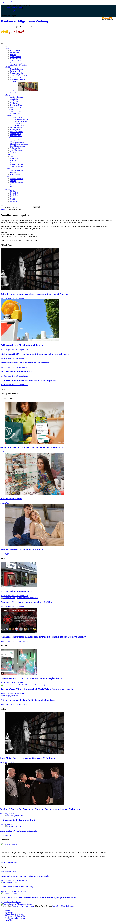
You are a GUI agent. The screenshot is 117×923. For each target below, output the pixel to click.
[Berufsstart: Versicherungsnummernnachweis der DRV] (19, 598)
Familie (12, 199)
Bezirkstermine (15, 57)
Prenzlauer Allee (21, 121)
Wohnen (13, 173)
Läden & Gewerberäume (19, 144)
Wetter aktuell (15, 53)
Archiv (3, 394)
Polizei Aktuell (15, 77)
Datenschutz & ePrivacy (14, 914)
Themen (8, 154)
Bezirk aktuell (15, 71)
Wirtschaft (9, 109)
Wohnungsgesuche (17, 142)
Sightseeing (14, 81)
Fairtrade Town (15, 134)
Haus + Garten (15, 107)
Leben (7, 189)
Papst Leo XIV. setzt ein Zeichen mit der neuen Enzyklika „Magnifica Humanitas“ (39, 897)
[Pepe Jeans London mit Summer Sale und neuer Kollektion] (34, 545)
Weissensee (19, 123)
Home (3, 209)
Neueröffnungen (16, 111)
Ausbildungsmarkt (16, 150)
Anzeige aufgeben (16, 140)
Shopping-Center (16, 117)
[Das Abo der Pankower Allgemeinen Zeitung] (16, 904)
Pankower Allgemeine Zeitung (24, 21)
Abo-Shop (9, 920)
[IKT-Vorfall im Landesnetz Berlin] (19, 587)
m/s (2, 298)
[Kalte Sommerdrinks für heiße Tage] (9, 882)
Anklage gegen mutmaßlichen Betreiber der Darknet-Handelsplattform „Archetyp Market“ (43, 637)
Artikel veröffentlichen (13, 8)
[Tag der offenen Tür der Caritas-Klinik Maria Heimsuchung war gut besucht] (23, 685)
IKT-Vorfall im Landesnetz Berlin (16, 371)
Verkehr (13, 55)
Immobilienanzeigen (17, 146)
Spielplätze (14, 103)
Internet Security (16, 63)
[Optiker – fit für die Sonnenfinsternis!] (34, 494)
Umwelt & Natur (16, 105)
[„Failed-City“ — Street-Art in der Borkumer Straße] (14, 816)
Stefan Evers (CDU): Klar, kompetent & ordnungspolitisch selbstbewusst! (35, 354)
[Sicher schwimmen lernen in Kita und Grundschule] (8, 871)
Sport (12, 197)
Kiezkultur (14, 93)
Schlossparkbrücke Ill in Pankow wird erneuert (23, 345)
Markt (7, 138)
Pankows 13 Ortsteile (17, 79)
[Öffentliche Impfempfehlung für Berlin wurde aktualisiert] (10, 696)
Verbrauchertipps (16, 136)
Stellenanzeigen (15, 148)
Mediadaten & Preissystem (15, 918)
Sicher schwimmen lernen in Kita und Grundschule (25, 363)
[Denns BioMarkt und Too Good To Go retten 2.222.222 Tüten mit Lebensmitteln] (34, 443)
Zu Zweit (13, 201)
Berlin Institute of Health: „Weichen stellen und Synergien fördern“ (32, 678)
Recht (7, 168)
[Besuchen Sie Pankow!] (12, 34)
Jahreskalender (15, 59)
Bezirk (7, 67)
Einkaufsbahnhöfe (16, 128)
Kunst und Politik (16, 183)
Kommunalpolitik (16, 73)
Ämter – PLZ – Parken (18, 75)
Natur (12, 156)
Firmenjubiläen (15, 113)
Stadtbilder (14, 91)
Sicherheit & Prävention (18, 61)
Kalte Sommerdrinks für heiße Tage (17, 887)
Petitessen (13, 185)
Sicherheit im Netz (16, 166)
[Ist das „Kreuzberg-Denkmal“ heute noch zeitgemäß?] (13, 826)
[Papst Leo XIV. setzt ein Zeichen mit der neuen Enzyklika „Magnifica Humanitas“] (12, 893)
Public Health (15, 195)
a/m (2, 641)
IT (11, 162)
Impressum (9, 912)
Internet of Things (16, 164)
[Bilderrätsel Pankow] (9, 844)
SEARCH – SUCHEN (18, 65)
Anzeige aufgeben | (12, 10)
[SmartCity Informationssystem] (108, 19)
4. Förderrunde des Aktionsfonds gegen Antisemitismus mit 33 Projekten (35, 294)
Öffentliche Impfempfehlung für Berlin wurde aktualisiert (28, 700)
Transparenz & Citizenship (15, 916)
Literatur (13, 181)
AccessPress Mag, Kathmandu (63, 906)
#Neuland (13, 160)
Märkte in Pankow (16, 132)
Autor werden (10, 12)
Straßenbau (14, 101)
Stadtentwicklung (16, 97)
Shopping (8, 115)
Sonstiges (13, 152)
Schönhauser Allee (21, 119)
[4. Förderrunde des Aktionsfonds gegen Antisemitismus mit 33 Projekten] (30, 290)
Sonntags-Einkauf (16, 130)
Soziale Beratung (16, 175)
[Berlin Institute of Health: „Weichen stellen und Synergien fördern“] (19, 674)
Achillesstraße (20, 126)
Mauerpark (14, 187)
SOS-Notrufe (15, 51)
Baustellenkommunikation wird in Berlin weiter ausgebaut (28, 380)
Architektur (14, 99)
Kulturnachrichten (16, 179)
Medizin (13, 191)
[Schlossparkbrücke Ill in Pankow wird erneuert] (30, 341)
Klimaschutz (14, 158)
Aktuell (8, 49)
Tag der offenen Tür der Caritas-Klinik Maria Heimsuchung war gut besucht (37, 689)
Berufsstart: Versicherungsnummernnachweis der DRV (26, 602)
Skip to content (6, 2)
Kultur (7, 177)
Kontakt (8, 910)
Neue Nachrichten (16, 69)
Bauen (7, 95)
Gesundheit (14, 193)
